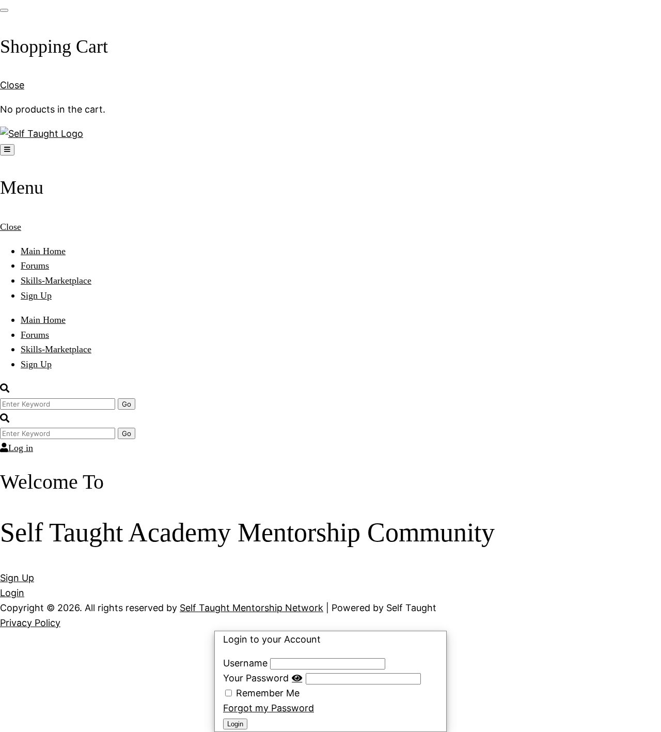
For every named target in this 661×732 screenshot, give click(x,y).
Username (245, 663)
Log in (20, 448)
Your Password (256, 678)
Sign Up (36, 295)
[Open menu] (7, 149)
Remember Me (266, 693)
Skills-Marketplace (56, 280)
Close (12, 85)
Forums (35, 265)
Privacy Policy (30, 622)
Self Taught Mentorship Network (251, 607)
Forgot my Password (268, 708)
